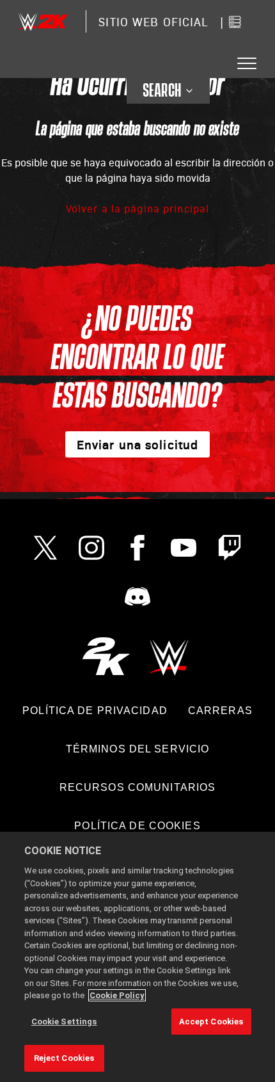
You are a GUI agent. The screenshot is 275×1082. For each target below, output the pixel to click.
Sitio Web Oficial (153, 21)
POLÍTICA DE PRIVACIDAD (95, 710)
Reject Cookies (64, 1058)
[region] (137, 957)
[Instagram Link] (91, 548)
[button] (247, 63)
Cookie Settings (64, 1021)
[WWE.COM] (169, 656)
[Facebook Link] (137, 548)
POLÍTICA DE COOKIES (137, 825)
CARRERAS (220, 710)
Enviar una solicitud (137, 444)
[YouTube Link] (183, 548)
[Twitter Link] (45, 548)
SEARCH (162, 91)
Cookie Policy (117, 995)
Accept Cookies (211, 1021)
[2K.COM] (106, 656)
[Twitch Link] (229, 548)
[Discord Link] (137, 596)
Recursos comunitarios (137, 787)
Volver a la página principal (137, 208)
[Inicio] (43, 21)
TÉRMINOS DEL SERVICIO (138, 749)
